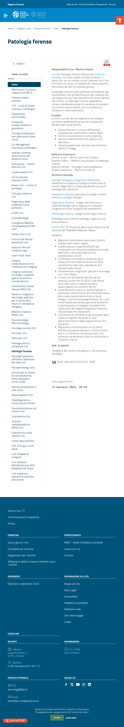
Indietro (20, 63)
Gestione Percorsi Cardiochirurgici (21, 248)
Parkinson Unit (19, 338)
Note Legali (70, 590)
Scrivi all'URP (17, 720)
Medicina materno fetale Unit (21, 313)
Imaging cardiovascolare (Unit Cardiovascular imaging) (24, 264)
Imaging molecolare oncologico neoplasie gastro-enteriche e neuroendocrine (23, 276)
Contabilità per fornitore (20, 549)
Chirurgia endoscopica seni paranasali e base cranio (23, 136)
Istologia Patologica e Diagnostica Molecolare (76, 180)
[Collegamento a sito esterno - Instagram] (84, 684)
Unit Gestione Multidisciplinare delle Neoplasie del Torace (23, 465)
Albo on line (72, 4)
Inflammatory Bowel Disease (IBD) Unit (23, 287)
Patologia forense (22, 351)
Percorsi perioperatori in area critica (24, 388)
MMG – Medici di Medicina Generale (83, 542)
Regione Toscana (16, 4)
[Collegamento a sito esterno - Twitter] (72, 684)
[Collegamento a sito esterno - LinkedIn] (89, 684)
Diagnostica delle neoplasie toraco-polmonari (21, 205)
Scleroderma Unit (21, 416)
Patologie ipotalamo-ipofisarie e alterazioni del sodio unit (23, 359)
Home (10, 28)
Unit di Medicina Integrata (20, 455)
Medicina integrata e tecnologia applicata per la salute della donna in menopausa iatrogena (23, 300)
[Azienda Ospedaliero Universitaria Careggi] (29, 14)
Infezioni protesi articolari (20, 99)
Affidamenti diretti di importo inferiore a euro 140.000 (31, 563)
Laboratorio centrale (62, 194)
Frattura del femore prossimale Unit (22, 240)
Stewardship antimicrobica (19, 115)
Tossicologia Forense (62, 214)
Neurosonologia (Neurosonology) (20, 321)
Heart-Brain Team (21, 255)
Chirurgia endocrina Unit (22, 194)
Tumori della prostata (23, 441)
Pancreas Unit (19, 333)
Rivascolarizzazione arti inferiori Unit (24, 409)
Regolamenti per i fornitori (22, 555)
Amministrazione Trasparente (93, 4)
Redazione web (72, 609)
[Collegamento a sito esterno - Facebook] (66, 684)
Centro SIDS (58, 227)
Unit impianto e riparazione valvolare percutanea (23, 476)
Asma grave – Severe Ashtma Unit (23, 165)
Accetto (57, 717)
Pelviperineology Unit (23, 367)
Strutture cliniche (42, 28)
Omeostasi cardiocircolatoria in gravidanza (22, 125)
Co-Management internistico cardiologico (24, 145)
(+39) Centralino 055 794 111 (24, 666)
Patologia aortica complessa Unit (21, 344)
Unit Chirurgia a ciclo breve (22, 447)
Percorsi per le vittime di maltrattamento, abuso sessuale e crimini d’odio (23, 377)
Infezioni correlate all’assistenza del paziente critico (21, 156)
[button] (120, 20)
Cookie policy (71, 717)
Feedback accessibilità (76, 602)
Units (55, 28)
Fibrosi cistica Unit (21, 234)
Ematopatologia (20, 218)
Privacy (112, 4)
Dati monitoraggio (73, 615)
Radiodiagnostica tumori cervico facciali (23, 401)
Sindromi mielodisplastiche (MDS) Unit (21, 424)
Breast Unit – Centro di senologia (24, 186)
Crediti (67, 621)
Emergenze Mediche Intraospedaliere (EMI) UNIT (23, 226)
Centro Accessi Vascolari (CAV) (20, 178)
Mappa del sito (72, 583)
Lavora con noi (72, 549)
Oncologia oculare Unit (24, 328)
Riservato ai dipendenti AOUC (23, 583)
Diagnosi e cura (24, 28)
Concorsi (68, 555)
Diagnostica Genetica (63, 202)
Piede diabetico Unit (22, 395)
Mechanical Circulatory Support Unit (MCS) (24, 90)
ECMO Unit (18, 213)
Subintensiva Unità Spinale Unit (22, 434)
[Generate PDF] (106, 62)
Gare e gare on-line (18, 542)
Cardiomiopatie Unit (22, 172)
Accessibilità (70, 596)
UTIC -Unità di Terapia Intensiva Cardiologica (23, 107)
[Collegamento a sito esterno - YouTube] (78, 684)
